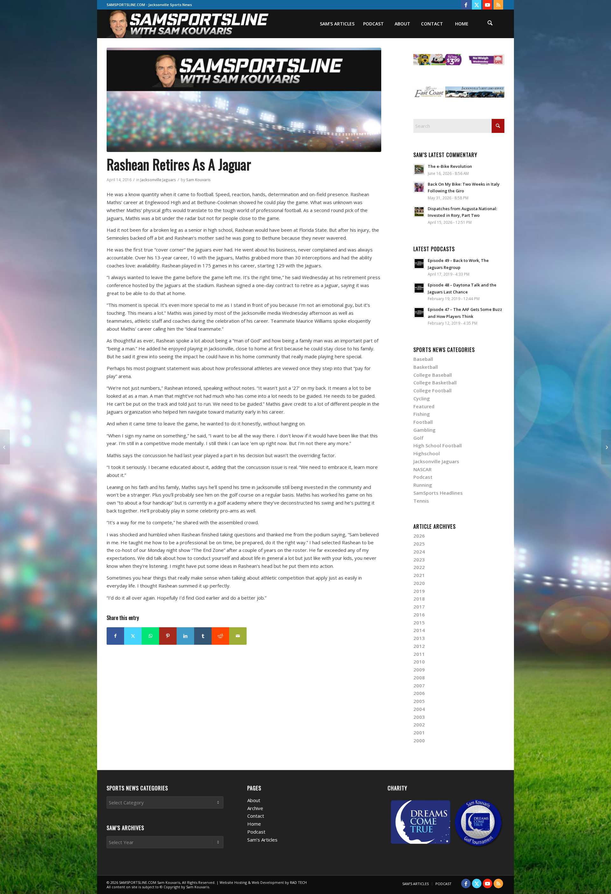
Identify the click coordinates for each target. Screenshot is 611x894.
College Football (432, 390)
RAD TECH (298, 882)
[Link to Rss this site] (498, 5)
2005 (419, 701)
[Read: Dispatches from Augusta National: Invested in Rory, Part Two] (419, 211)
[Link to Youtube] (487, 5)
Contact (255, 816)
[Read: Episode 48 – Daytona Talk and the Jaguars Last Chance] (419, 288)
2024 (419, 551)
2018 (419, 598)
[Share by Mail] (238, 636)
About (253, 800)
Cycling (421, 398)
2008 (419, 677)
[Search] (490, 24)
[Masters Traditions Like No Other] (5, 447)
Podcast (422, 477)
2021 (419, 575)
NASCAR (422, 469)
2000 (419, 740)
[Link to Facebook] (465, 5)
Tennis (421, 501)
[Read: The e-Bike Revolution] (419, 169)
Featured (423, 406)
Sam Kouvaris (198, 179)
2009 (419, 669)
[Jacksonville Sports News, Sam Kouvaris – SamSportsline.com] (188, 24)
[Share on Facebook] (115, 636)
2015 (419, 622)
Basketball (425, 367)
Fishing (421, 414)
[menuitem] (337, 24)
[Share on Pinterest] (168, 636)
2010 (419, 661)
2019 (419, 591)
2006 (419, 693)
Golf (418, 438)
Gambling (424, 430)
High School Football (437, 445)
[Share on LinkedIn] (185, 636)
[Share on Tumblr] (203, 636)
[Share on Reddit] (220, 636)
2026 (419, 536)
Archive (255, 808)
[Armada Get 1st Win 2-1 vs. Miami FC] (606, 447)
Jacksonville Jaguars (158, 179)
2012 (419, 646)
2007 (419, 685)
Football (423, 422)
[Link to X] (476, 5)
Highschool (426, 453)
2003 (419, 717)
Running (422, 485)
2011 (419, 654)
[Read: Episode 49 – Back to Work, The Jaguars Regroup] (419, 263)
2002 (419, 724)
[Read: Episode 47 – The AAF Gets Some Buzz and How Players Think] (419, 312)
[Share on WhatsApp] (150, 636)
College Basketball (435, 382)
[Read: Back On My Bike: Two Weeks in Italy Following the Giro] (419, 187)
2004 (419, 709)
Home (254, 824)
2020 (419, 583)
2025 (419, 543)
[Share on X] (133, 636)
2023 (419, 559)
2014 (419, 630)
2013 (419, 638)
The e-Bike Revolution (450, 166)
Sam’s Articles (262, 839)
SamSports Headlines (438, 493)
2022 (419, 567)
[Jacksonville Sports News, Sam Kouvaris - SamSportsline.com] (244, 100)
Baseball (423, 359)
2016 (419, 614)
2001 (419, 732)
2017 (419, 606)
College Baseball (432, 375)
